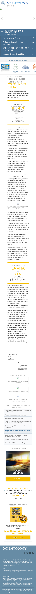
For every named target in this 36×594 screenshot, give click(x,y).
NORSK (24, 562)
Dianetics (13, 578)
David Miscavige (11, 579)
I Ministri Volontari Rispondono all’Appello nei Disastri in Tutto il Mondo (18, 422)
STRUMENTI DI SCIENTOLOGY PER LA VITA (16, 49)
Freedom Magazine (14, 582)
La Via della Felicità (15, 72)
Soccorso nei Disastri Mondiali (14, 418)
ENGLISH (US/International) (9, 559)
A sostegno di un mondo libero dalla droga (16, 582)
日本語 (20, 561)
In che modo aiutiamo (5, 72)
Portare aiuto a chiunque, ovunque (15, 415)
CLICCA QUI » (18, 498)
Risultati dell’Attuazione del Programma (17, 443)
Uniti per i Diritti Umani (27, 583)
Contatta (23, 573)
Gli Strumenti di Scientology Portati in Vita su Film (17, 431)
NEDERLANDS (7, 562)
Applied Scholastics (25, 71)
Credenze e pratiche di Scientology (19, 570)
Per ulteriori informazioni (14, 573)
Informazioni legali (6, 592)
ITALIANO (5, 565)
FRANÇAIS (10, 561)
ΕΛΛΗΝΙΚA (29, 564)
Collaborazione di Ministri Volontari (13, 43)
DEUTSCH (14, 562)
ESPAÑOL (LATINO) (7, 564)
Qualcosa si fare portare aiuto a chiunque (15, 426)
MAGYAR (19, 562)
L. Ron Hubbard (6, 570)
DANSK (4, 561)
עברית (15, 561)
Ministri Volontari (13, 571)
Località (28, 573)
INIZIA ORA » (18, 479)
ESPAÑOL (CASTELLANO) (19, 564)
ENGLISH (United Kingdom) (23, 559)
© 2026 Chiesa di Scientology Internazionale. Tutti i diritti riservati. (17, 589)
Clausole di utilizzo (29, 590)
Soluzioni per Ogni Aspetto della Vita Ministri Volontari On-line (16, 435)
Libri (29, 571)
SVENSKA (29, 562)
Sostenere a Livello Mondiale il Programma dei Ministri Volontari (18, 411)
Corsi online (5, 573)
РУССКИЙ (24, 561)
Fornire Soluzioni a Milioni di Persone (16, 439)
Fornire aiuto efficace (11, 38)
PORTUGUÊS (11, 565)
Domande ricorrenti (22, 571)
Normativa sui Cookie (19, 590)
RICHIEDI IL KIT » (18, 537)
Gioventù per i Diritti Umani (9, 584)
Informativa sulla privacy (7, 590)
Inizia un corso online (21, 579)
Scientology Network (21, 578)
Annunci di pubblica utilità (13, 54)
